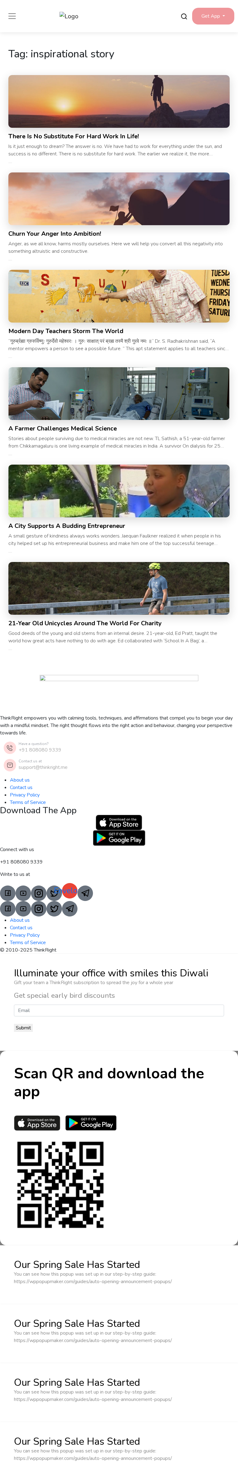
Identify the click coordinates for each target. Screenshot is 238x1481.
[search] (184, 16)
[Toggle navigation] (12, 16)
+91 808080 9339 (40, 750)
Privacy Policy (25, 795)
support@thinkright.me (43, 767)
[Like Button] (10, 260)
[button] (213, 16)
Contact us (21, 787)
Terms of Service (28, 802)
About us (20, 780)
